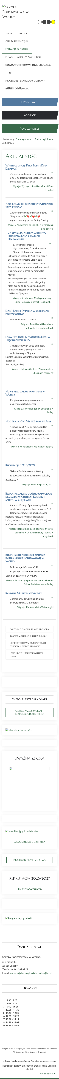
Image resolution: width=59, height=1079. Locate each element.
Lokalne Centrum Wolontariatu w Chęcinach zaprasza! (28, 338)
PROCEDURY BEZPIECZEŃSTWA (30, 860)
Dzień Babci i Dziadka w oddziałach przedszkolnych (28, 312)
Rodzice (29, 115)
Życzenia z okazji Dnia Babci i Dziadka (29, 629)
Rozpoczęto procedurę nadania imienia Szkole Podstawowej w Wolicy (25, 558)
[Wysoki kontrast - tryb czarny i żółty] (49, 22)
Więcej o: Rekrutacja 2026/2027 (37, 484)
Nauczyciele (29, 128)
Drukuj (49, 173)
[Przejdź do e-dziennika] (22, 831)
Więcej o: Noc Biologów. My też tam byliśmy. (32, 446)
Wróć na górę (46, 1073)
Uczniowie (29, 102)
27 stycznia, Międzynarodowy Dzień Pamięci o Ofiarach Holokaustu (27, 236)
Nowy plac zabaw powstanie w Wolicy (25, 393)
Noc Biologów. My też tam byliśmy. (29, 421)
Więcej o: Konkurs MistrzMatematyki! (35, 607)
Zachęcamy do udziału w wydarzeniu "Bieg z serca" (29, 205)
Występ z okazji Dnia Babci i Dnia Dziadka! (26, 167)
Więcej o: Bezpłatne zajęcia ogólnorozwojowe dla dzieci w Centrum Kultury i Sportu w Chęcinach (30, 533)
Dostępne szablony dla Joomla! (18, 1066)
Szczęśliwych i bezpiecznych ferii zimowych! (26, 654)
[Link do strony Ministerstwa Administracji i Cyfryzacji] (29, 1044)
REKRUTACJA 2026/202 (29, 889)
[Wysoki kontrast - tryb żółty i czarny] (53, 22)
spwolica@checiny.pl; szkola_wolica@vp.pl (30, 973)
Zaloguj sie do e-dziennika (29, 841)
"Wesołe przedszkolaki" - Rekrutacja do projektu (29, 712)
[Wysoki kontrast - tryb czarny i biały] (44, 22)
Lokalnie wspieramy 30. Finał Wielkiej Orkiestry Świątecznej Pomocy (28, 644)
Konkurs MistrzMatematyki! (24, 593)
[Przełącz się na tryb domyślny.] (40, 22)
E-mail (52, 173)
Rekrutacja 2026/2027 (20, 465)
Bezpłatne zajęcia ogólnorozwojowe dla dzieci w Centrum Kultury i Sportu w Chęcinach (29, 497)
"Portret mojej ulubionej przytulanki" (28, 636)
